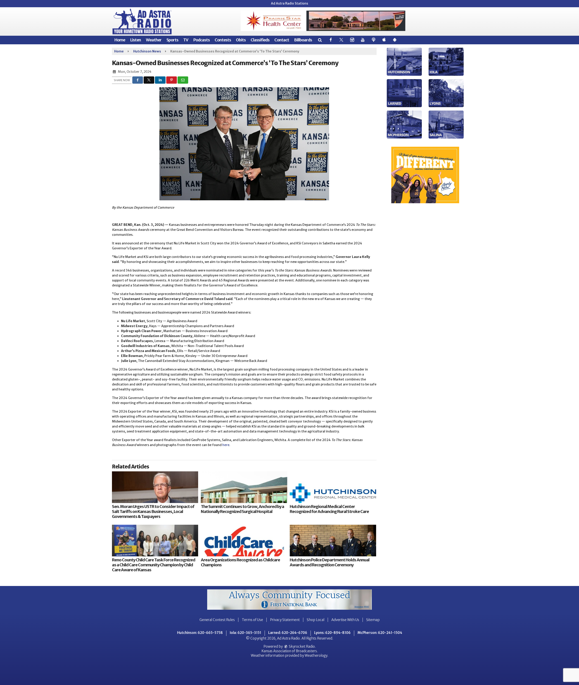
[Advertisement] (323, 21)
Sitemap (373, 620)
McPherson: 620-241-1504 (380, 633)
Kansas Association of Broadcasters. (289, 651)
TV (185, 40)
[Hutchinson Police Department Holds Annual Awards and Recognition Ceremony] (333, 540)
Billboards (303, 40)
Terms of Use (252, 620)
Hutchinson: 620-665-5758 (200, 633)
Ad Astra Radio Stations (289, 3)
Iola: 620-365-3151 (245, 633)
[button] (320, 40)
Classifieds (260, 40)
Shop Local (315, 620)
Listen (135, 40)
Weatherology (316, 655)
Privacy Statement (285, 620)
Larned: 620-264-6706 (287, 633)
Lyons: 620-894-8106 (332, 633)
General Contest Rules (217, 620)
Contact (281, 40)
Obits (241, 40)
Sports (172, 40)
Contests (223, 40)
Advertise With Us (345, 620)
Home (119, 40)
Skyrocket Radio (301, 646)
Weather (153, 40)
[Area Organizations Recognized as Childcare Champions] (244, 540)
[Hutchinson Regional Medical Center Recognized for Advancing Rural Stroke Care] (333, 487)
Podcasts (201, 40)
